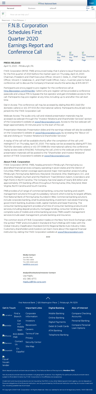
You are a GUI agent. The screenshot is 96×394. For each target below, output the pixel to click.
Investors (30, 321)
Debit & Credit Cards (59, 326)
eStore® (53, 8)
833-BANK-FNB (18, 335)
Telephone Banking (58, 335)
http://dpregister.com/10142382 (19, 91)
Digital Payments (57, 322)
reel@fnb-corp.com (30, 264)
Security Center (33, 342)
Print (63, 56)
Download (90, 56)
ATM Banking (55, 330)
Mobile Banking (56, 313)
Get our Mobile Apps (20, 325)
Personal (10, 8)
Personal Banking (81, 321)
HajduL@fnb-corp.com (34, 282)
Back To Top (48, 299)
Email (76, 56)
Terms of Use (32, 333)
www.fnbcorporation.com (47, 122)
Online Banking (56, 318)
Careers (29, 329)
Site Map (30, 346)
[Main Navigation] (4, 3)
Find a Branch (17, 315)
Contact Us (19, 343)
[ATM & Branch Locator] (87, 8)
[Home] (92, 8)
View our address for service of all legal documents (62, 390)
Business (31, 8)
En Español (20, 350)
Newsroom (31, 325)
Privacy (29, 338)
